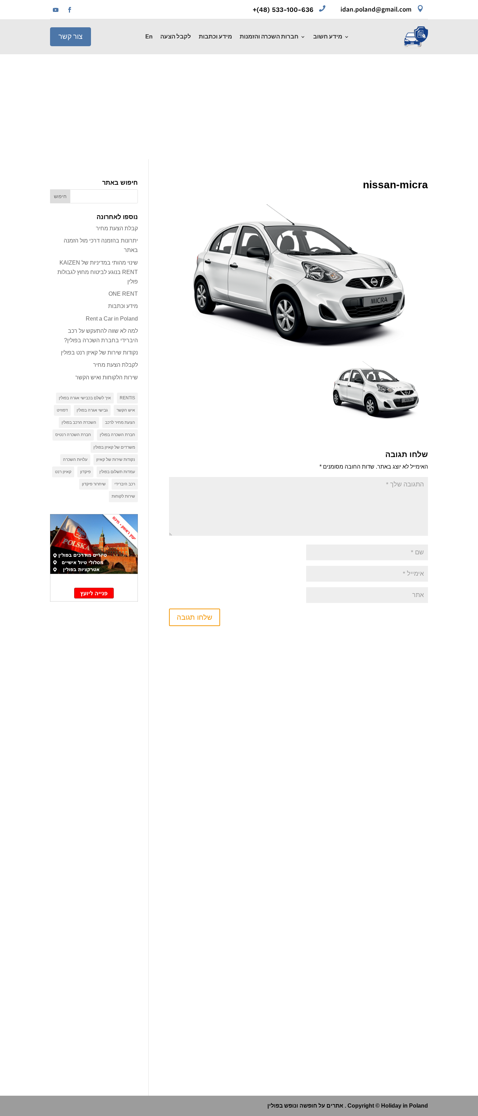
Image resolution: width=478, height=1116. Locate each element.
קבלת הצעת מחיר (117, 228)
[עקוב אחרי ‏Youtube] (55, 9)
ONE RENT (123, 294)
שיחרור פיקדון (94, 484)
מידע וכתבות (215, 37)
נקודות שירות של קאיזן (115, 459)
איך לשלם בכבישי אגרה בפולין (85, 397)
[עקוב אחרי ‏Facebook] (69, 9)
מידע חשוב (327, 37)
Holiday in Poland (404, 1106)
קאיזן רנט (63, 471)
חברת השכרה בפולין (117, 434)
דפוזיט (62, 410)
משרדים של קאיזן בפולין (114, 447)
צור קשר (70, 36)
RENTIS (127, 397)
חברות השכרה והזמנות (269, 37)
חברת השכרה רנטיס (73, 434)
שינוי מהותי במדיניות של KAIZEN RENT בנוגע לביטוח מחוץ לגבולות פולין (97, 272)
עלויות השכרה (75, 459)
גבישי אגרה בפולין (92, 410)
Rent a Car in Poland (112, 319)
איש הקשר (126, 410)
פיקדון (85, 471)
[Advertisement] (239, 107)
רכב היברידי (124, 484)
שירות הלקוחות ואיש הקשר (106, 377)
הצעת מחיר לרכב (120, 422)
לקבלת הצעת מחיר (115, 365)
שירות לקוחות (123, 496)
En (149, 37)
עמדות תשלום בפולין (117, 471)
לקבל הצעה (175, 37)
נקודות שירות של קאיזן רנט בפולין (99, 353)
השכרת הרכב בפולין (79, 422)
